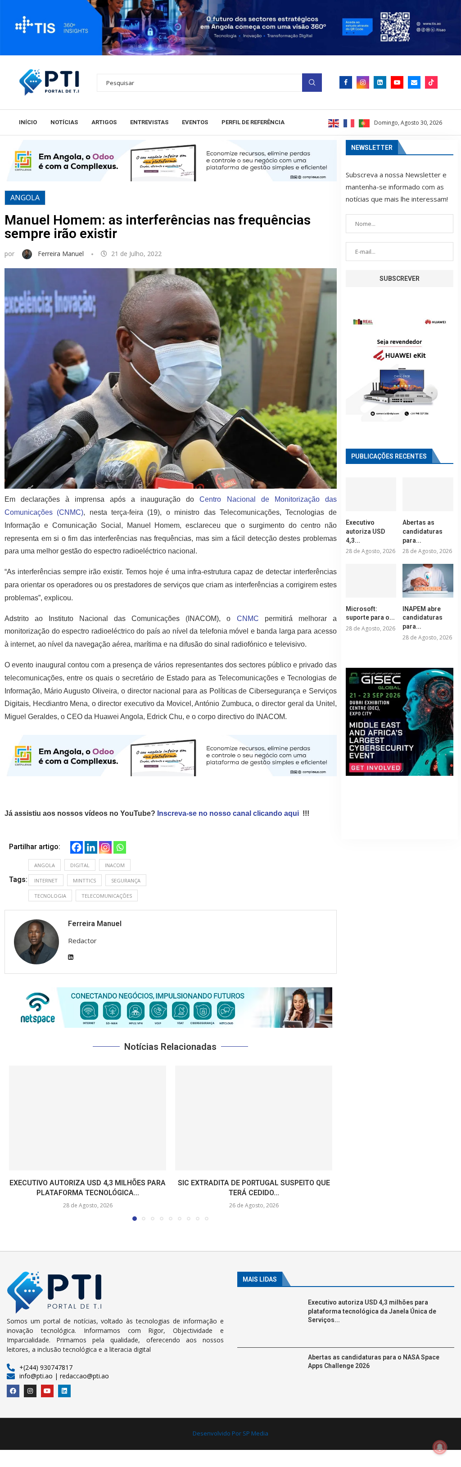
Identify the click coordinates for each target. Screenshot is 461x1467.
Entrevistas (149, 122)
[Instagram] (363, 82)
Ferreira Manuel (62, 253)
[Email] (414, 82)
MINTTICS (84, 880)
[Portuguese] (365, 122)
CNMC (248, 618)
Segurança (125, 880)
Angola (25, 197)
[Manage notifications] (440, 1447)
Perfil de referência (253, 122)
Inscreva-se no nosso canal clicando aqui (228, 813)
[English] (334, 122)
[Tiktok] (431, 82)
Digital (80, 865)
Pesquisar (312, 82)
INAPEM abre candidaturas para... (422, 617)
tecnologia (50, 895)
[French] (349, 122)
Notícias (64, 122)
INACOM (115, 865)
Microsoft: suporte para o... (370, 613)
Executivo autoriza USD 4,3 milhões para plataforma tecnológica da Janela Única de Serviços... (372, 1311)
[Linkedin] (380, 82)
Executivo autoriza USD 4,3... (365, 531)
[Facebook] (345, 82)
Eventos (195, 122)
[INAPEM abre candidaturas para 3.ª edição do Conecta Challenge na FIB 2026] (427, 581)
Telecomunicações (106, 895)
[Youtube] (397, 82)
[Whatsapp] (119, 847)
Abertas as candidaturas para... (422, 531)
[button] (170, 1007)
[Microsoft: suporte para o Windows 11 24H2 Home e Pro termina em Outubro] (371, 581)
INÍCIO (28, 122)
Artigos (104, 122)
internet (46, 880)
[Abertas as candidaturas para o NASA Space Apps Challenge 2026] (427, 494)
